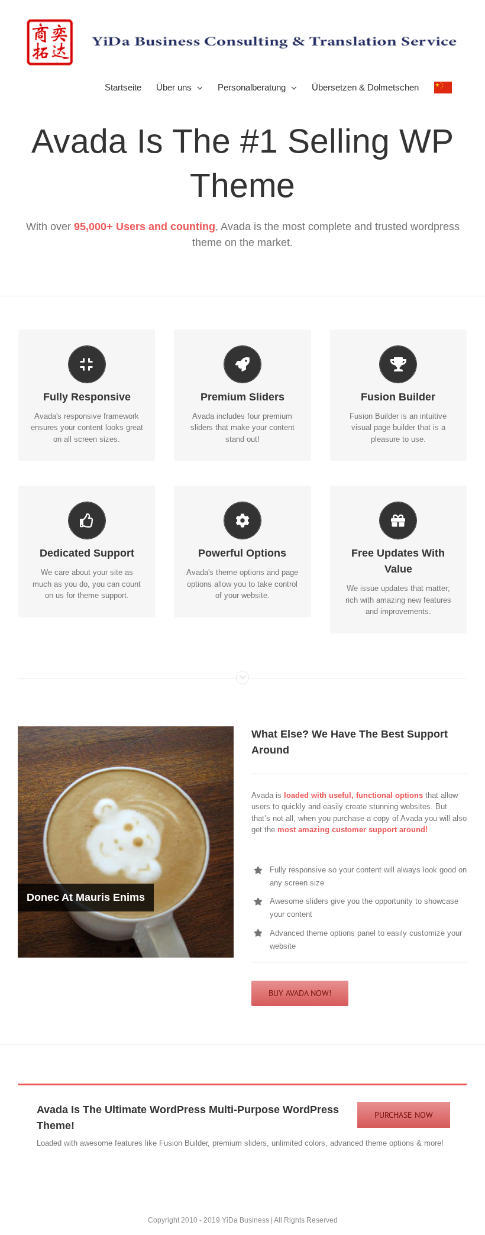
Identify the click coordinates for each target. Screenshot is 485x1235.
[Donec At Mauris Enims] (126, 842)
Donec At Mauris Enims (86, 897)
